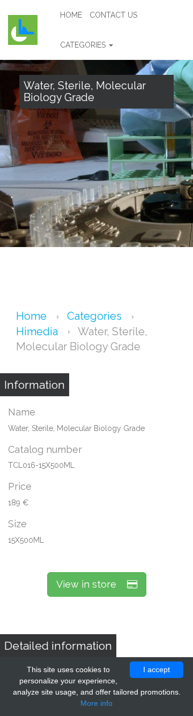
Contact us (113, 15)
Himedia (38, 331)
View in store (91, 584)
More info (96, 703)
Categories (84, 45)
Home (71, 15)
